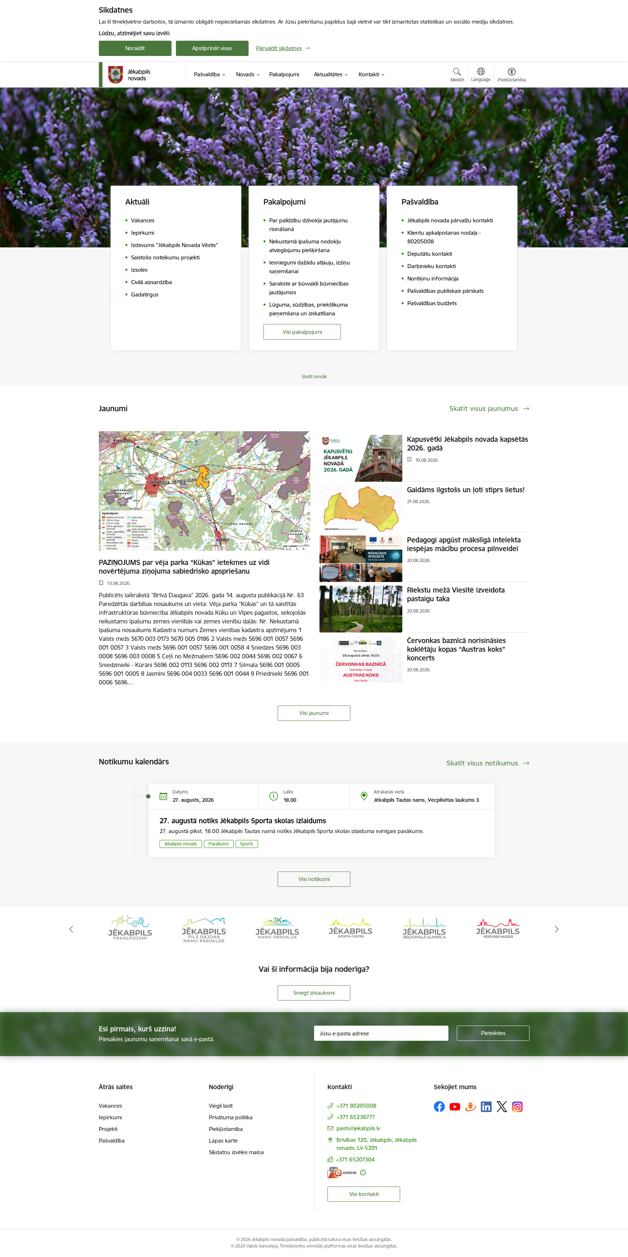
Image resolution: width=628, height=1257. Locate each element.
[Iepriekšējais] (71, 929)
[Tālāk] (557, 929)
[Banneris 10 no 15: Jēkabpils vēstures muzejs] (424, 928)
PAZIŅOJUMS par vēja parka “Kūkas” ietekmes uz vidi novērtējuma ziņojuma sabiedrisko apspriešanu (184, 566)
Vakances (110, 1105)
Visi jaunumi (314, 713)
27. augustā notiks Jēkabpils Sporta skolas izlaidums (243, 820)
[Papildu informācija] (363, 1172)
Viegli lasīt (221, 1105)
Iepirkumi (110, 1117)
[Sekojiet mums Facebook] (439, 1106)
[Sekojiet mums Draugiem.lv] (470, 1106)
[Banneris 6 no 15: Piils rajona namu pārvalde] (130, 928)
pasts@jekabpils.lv (358, 1128)
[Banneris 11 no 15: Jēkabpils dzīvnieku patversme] (497, 928)
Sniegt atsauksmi (314, 992)
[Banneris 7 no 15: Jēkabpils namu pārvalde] (203, 928)
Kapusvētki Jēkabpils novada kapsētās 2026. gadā (467, 443)
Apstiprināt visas (212, 48)
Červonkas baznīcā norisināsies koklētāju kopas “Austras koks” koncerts (456, 649)
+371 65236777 (356, 1116)
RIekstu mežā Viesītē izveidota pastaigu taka (456, 594)
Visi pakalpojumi (302, 331)
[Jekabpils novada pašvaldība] (129, 75)
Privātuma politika (231, 1117)
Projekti (108, 1128)
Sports (246, 843)
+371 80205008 (357, 1105)
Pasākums (219, 843)
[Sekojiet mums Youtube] (455, 1106)
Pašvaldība (112, 1140)
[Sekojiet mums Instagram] (517, 1107)
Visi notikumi (314, 879)
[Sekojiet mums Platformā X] (501, 1106)
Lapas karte (223, 1140)
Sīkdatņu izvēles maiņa (236, 1152)
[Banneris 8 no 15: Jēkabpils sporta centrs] (277, 928)
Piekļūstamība (226, 1128)
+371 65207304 (355, 1159)
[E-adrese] (342, 1173)
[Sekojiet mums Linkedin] (486, 1107)
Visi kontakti (364, 1194)
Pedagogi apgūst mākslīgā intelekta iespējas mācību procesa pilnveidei (464, 544)
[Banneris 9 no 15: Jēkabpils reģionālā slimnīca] (350, 928)
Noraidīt (135, 48)
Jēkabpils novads (180, 843)
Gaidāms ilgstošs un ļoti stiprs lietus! (466, 489)
